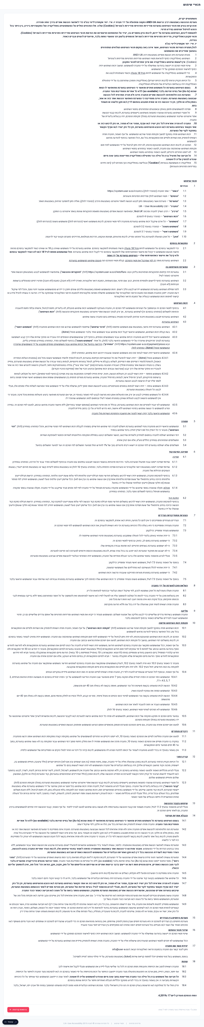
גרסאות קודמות (20, 1009)
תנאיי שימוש (119, 1023)
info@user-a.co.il (121, 949)
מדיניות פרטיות (135, 1023)
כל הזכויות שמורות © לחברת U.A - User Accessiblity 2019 (86, 1023)
